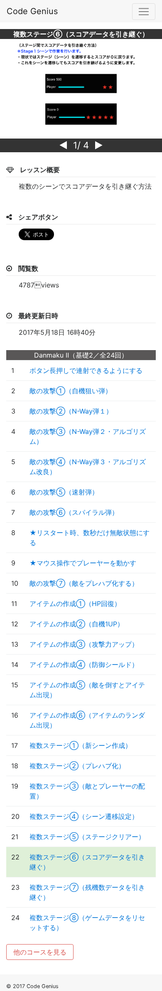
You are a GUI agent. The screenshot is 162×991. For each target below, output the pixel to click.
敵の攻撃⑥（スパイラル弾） (73, 512)
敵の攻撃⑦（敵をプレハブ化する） (83, 583)
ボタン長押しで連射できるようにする (85, 370)
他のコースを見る (39, 952)
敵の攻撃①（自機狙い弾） (70, 391)
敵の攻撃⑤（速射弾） (63, 492)
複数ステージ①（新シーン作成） (80, 745)
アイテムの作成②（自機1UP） (76, 624)
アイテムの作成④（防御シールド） (83, 664)
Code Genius (32, 11)
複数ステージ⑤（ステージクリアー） (87, 837)
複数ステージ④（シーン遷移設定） (83, 816)
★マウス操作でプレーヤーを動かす (82, 563)
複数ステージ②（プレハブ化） (77, 766)
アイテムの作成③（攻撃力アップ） (83, 644)
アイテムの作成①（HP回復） (75, 603)
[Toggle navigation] (143, 11)
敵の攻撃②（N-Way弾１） (71, 411)
